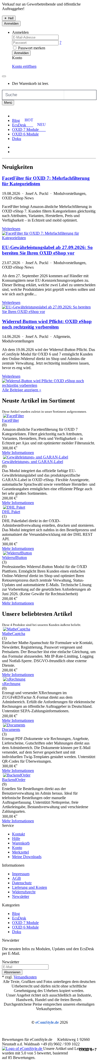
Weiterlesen (11, 229)
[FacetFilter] (13, 416)
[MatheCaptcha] (16, 629)
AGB (16, 878)
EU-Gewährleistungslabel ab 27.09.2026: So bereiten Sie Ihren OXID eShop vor (47, 250)
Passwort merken (31, 48)
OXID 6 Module (25, 134)
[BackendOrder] (16, 775)
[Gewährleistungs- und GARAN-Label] (35, 457)
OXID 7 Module (25, 923)
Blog (16, 120)
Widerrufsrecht (23, 892)
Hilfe (16, 838)
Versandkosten (25, 977)
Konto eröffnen (24, 66)
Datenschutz (22, 883)
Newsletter (20, 896)
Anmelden (11, 23)
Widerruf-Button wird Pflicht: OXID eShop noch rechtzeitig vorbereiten (47, 324)
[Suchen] (69, 95)
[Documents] (14, 725)
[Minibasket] (4, 76)
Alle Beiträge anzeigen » (21, 390)
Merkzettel (20, 852)
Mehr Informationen (18, 452)
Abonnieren (12, 972)
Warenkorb (21, 843)
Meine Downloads (26, 857)
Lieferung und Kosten (29, 887)
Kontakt (18, 834)
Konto (17, 847)
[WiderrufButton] (17, 553)
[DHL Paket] (14, 507)
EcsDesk (19, 918)
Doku (16, 138)
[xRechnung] (14, 679)
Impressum (20, 874)
